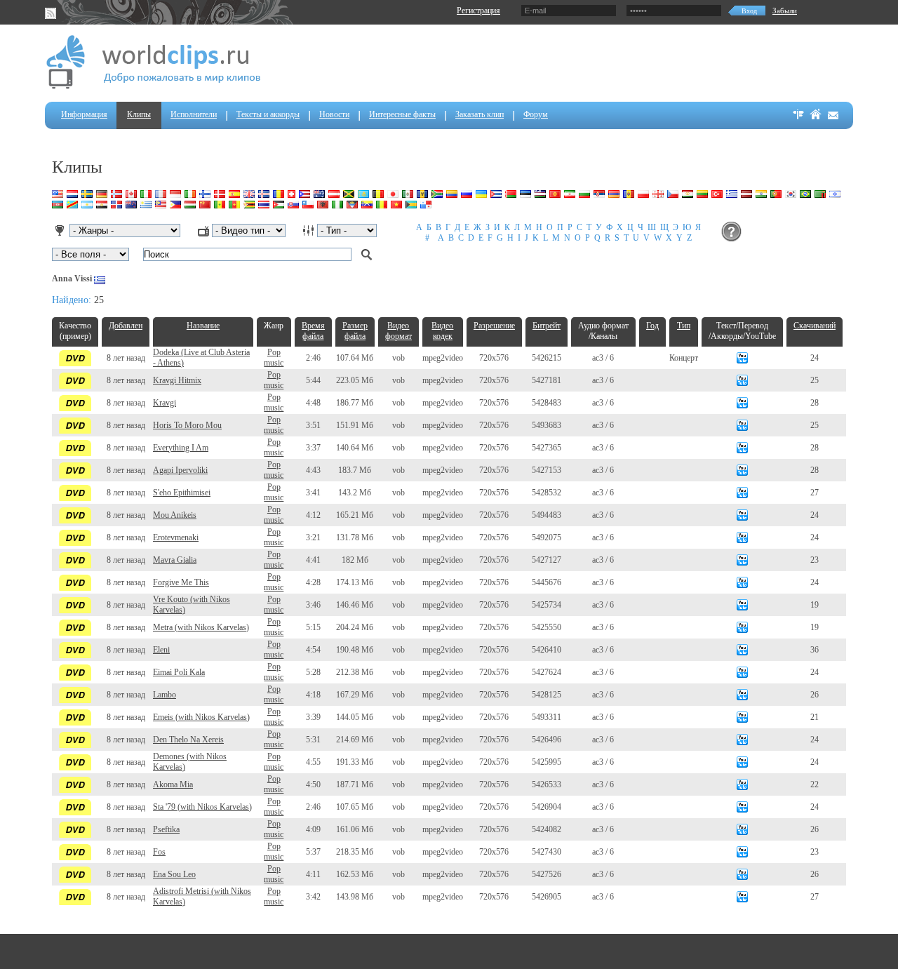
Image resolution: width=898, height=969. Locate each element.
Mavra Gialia (174, 560)
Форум (535, 114)
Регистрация (478, 10)
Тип (683, 325)
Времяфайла (313, 331)
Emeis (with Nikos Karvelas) (201, 717)
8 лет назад (126, 358)
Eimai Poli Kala (179, 672)
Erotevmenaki (176, 537)
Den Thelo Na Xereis (188, 739)
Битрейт (546, 325)
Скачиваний (814, 325)
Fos (159, 852)
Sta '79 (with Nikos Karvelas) (202, 807)
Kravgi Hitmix (177, 380)
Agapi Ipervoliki (180, 470)
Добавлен (125, 325)
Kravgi (164, 403)
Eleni (161, 650)
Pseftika (166, 829)
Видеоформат (398, 331)
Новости (334, 114)
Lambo (164, 695)
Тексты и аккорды (268, 114)
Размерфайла (355, 331)
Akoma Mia (173, 784)
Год (652, 325)
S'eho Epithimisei (181, 492)
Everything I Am (180, 448)
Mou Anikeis (174, 515)
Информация (84, 114)
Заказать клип (479, 114)
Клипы (139, 114)
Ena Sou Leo (174, 874)
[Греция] (99, 278)
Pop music (273, 357)
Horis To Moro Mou (187, 425)
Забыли (784, 10)
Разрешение (494, 325)
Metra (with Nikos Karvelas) (201, 627)
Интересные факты (402, 114)
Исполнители (193, 114)
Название (203, 325)
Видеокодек (442, 331)
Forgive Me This (181, 582)
